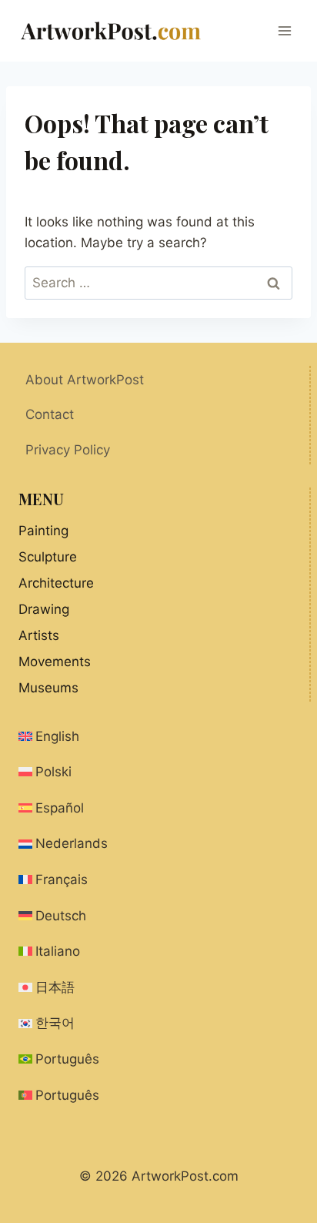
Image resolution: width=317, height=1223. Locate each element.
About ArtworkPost (84, 379)
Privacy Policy (67, 449)
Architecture (56, 583)
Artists (38, 635)
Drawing (43, 609)
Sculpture (47, 557)
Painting (43, 530)
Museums (48, 687)
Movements (54, 661)
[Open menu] (284, 30)
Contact (49, 414)
